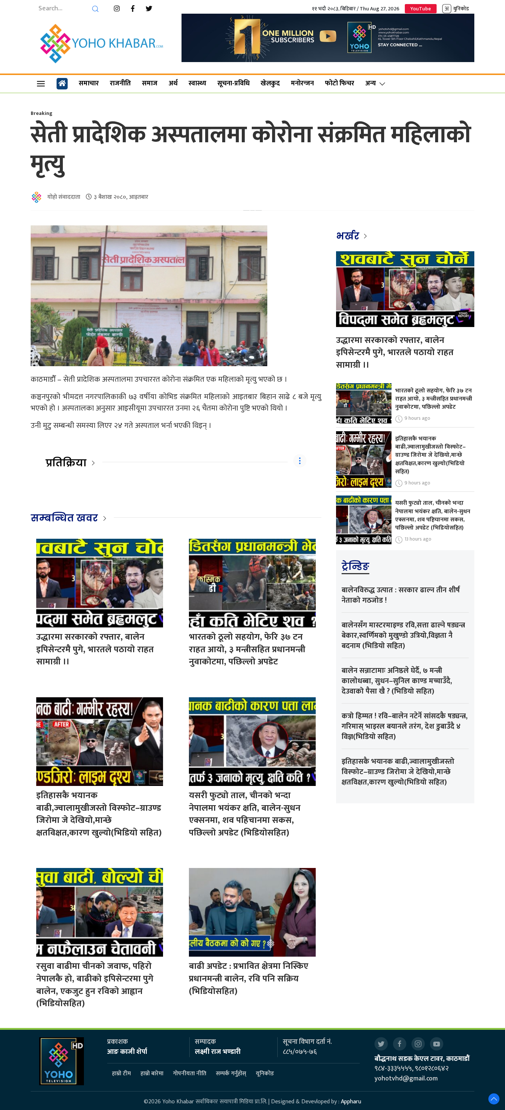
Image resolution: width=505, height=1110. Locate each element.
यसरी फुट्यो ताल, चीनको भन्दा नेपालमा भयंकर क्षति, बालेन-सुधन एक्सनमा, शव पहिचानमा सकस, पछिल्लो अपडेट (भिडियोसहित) (245, 814)
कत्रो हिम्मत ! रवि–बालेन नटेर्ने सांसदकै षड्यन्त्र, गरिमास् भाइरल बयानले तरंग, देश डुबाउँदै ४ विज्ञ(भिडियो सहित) (405, 726)
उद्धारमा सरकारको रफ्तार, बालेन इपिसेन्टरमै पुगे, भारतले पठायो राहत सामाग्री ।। (95, 649)
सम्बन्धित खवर (64, 518)
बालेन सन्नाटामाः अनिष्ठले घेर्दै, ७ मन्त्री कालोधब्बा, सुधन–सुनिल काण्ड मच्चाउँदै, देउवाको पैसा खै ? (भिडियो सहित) (397, 681)
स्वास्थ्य (197, 83)
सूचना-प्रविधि (233, 83)
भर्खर (349, 236)
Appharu (351, 1102)
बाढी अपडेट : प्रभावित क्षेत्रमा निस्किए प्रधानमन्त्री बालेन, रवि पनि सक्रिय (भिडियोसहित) (248, 978)
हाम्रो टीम (121, 1074)
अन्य (370, 83)
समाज (149, 83)
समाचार (89, 83)
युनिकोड (461, 8)
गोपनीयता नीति (189, 1074)
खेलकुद (270, 83)
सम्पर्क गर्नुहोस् (231, 1074)
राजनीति (120, 83)
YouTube (420, 8)
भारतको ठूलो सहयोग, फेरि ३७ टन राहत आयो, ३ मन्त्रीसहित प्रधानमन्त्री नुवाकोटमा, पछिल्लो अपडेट (247, 649)
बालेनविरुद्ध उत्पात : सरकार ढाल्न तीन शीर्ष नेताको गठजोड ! (401, 595)
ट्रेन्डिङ (355, 566)
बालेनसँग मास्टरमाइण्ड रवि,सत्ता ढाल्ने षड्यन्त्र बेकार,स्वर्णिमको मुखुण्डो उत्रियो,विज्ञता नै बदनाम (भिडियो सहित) (403, 635)
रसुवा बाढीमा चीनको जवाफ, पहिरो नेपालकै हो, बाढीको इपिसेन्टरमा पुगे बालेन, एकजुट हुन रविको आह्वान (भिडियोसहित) (94, 985)
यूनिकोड (265, 1074)
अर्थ (173, 83)
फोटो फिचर (339, 83)
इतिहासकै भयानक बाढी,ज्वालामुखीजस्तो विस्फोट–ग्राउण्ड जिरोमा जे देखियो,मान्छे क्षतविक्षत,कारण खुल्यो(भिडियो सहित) (99, 814)
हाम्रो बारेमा (151, 1074)
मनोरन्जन (302, 83)
